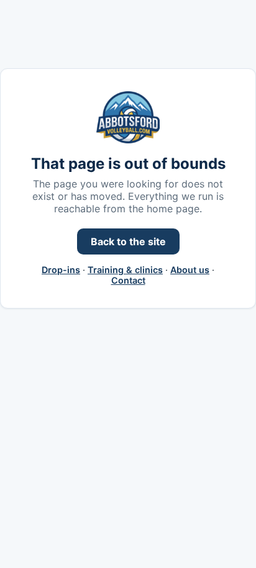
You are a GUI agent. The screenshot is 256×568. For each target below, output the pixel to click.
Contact (128, 280)
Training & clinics (125, 269)
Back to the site (128, 241)
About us (189, 269)
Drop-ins (61, 269)
